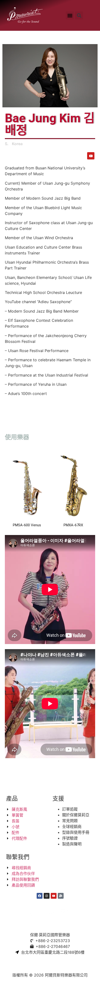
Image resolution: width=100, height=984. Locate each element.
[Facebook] (39, 896)
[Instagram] (47, 896)
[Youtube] (90, 155)
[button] (70, 15)
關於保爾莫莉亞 (75, 814)
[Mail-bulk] (61, 896)
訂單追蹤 (70, 809)
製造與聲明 (72, 844)
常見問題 (70, 820)
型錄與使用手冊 (75, 832)
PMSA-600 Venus (27, 525)
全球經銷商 (72, 826)
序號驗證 (70, 838)
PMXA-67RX (73, 525)
